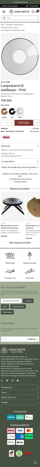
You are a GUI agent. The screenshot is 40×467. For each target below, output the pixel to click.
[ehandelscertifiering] (19, 453)
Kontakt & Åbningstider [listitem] (11, 301)
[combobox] (22, 18)
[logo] (19, 11)
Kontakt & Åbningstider (10, 6)
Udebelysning (18, 24)
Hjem (2, 24)
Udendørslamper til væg (9, 27)
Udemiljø (9, 24)
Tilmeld (31, 339)
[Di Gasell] (11, 453)
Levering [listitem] (28, 301)
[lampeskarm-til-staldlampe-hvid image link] (20, 56)
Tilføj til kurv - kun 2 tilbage (24, 122)
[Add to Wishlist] (36, 123)
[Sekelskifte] (20, 350)
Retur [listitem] (5, 306)
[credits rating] (27, 453)
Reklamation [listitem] (7, 312)
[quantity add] (11, 122)
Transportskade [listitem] (18, 306)
